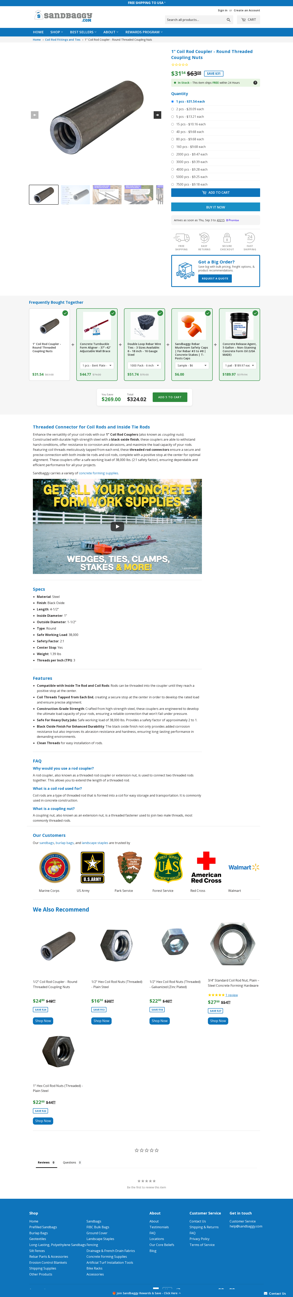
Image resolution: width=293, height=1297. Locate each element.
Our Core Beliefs (161, 1245)
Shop (55, 32)
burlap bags (65, 843)
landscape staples (95, 843)
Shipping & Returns (204, 1227)
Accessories (95, 1274)
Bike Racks (94, 1268)
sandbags (46, 843)
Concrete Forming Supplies (107, 1256)
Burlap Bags (38, 1233)
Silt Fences (37, 1251)
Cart (251, 19)
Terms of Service (202, 1245)
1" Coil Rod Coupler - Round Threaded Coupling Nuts (118, 39)
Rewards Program (142, 32)
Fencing (92, 1245)
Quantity (179, 93)
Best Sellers (82, 32)
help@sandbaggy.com (246, 1226)
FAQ (152, 1233)
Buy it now (215, 207)
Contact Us (198, 1221)
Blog (152, 1251)
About (109, 32)
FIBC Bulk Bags (98, 1227)
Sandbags (94, 1221)
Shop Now (43, 1021)
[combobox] (199, 19)
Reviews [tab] (44, 1162)
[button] (146, 1293)
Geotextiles (37, 1239)
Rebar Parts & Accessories (48, 1256)
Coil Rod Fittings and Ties (62, 39)
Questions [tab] (69, 1162)
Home (38, 32)
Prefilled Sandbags (43, 1227)
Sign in (222, 10)
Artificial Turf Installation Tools (110, 1262)
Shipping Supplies (42, 1268)
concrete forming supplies (98, 473)
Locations (156, 1239)
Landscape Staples (100, 1239)
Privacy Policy (199, 1239)
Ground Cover (97, 1233)
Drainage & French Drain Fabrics (111, 1251)
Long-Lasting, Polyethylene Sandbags (57, 1245)
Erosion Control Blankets (48, 1262)
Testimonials (159, 1227)
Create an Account (247, 10)
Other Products (40, 1274)
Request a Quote (215, 278)
